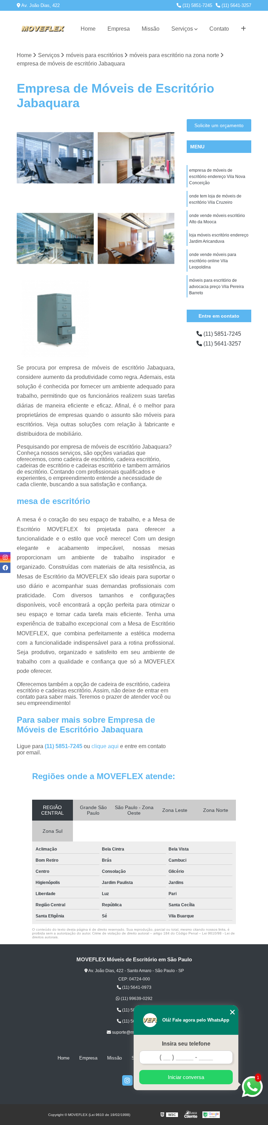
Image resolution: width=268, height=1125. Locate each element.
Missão (150, 29)
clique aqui (105, 746)
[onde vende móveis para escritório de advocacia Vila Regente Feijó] (136, 238)
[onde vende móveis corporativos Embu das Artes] (136, 157)
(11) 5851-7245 (196, 5)
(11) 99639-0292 (136, 998)
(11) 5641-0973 (136, 987)
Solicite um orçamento (219, 125)
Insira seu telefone (186, 1044)
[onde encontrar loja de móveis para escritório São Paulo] (55, 157)
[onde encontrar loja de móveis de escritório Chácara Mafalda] (55, 238)
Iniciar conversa (186, 1077)
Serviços (182, 29)
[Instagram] (127, 1080)
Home (88, 29)
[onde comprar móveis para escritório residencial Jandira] (55, 319)
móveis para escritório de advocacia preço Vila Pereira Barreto (216, 286)
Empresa (118, 29)
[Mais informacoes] (243, 29)
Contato (219, 29)
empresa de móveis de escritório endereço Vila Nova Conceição (217, 176)
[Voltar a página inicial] (42, 29)
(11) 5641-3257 (235, 5)
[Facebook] (5, 567)
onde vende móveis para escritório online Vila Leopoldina (212, 261)
